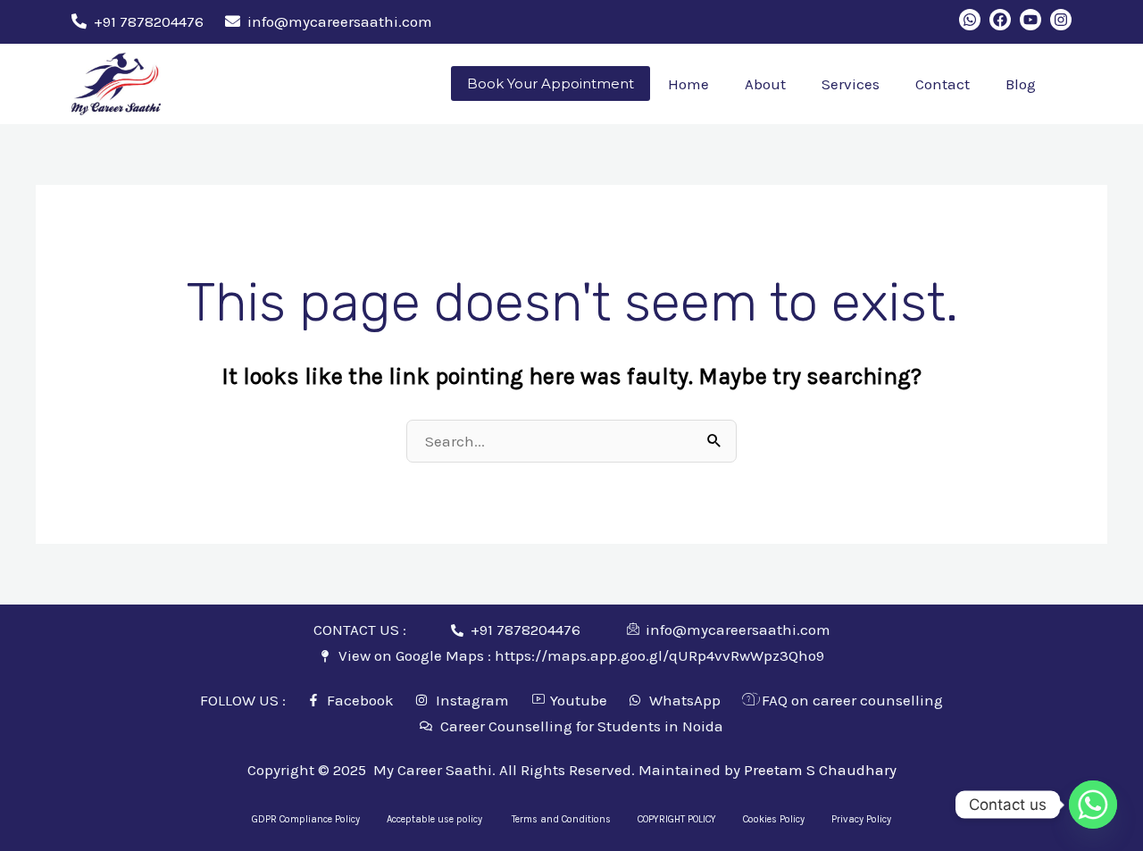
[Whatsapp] (1093, 804)
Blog (1020, 84)
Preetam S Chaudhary (820, 770)
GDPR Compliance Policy (306, 819)
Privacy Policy (861, 819)
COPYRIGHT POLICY (677, 819)
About (765, 84)
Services (851, 84)
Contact (942, 84)
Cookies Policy (774, 819)
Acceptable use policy (436, 819)
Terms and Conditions (561, 819)
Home (688, 84)
